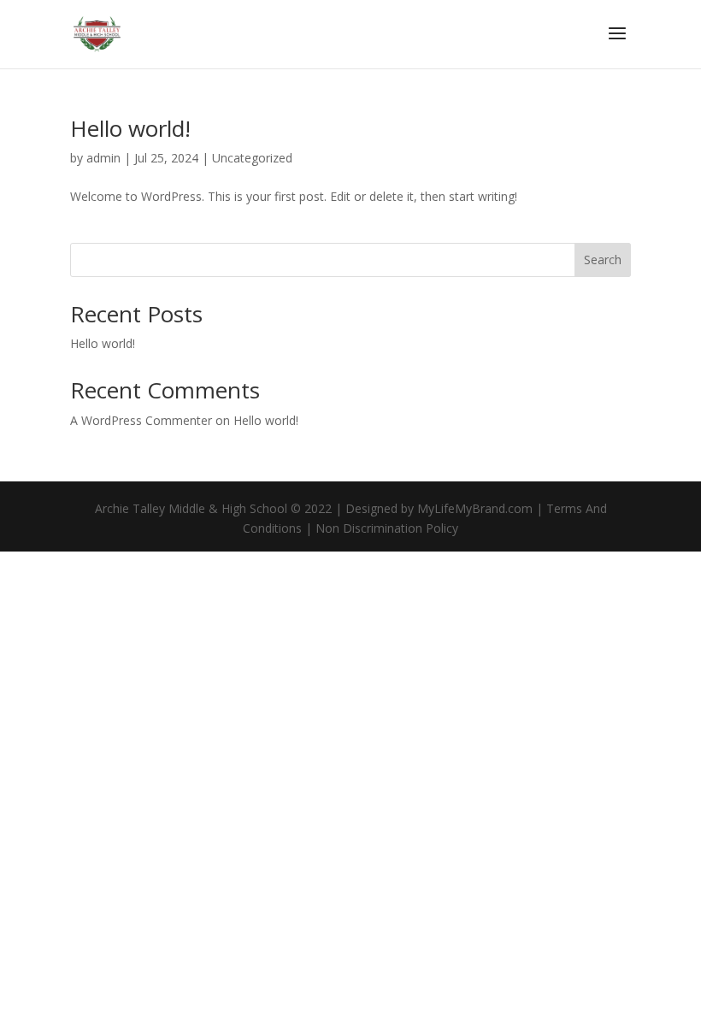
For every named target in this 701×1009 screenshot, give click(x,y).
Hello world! (130, 128)
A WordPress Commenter (141, 420)
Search (602, 259)
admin (103, 158)
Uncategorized (252, 158)
